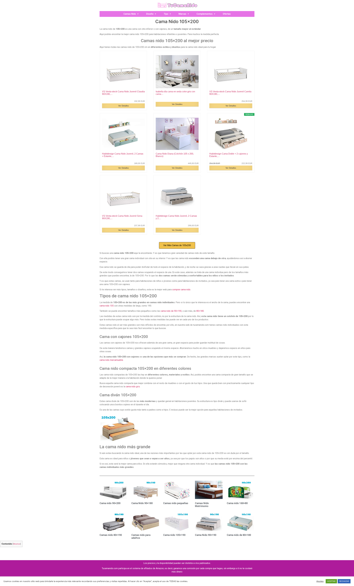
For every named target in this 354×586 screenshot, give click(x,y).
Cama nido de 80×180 (239, 534)
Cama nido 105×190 (174, 534)
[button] (177, 245)
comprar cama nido (181, 289)
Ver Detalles (123, 106)
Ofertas (227, 14)
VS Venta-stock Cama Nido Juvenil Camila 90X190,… (230, 92)
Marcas (182, 14)
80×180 (200, 311)
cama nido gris (133, 386)
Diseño (149, 14)
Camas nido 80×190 (111, 534)
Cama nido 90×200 (110, 503)
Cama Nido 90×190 (205, 534)
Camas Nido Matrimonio (202, 505)
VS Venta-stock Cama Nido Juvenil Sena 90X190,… (122, 217)
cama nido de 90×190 (171, 311)
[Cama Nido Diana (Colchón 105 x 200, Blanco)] (177, 134)
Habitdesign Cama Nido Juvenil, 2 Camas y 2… (176, 217)
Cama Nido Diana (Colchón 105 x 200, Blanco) (175, 155)
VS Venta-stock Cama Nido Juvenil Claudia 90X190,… (123, 92)
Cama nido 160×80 (237, 503)
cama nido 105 (107, 305)
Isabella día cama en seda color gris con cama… (175, 92)
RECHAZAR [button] (344, 581)
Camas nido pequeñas (175, 503)
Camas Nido (129, 14)
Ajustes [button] (320, 581)
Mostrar (16, 544)
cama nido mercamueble (111, 360)
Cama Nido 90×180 (142, 503)
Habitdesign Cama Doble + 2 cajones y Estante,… (228, 155)
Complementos (204, 14)
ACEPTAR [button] (331, 581)
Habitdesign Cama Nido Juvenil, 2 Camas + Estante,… (122, 155)
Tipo (166, 14)
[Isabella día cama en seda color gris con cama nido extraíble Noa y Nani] (177, 71)
